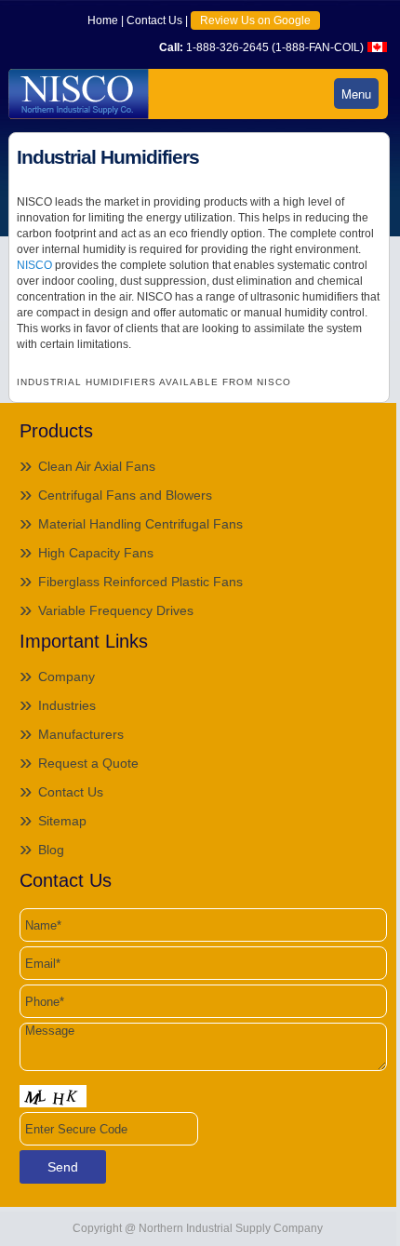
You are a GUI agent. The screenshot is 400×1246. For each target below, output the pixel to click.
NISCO (34, 265)
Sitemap (62, 820)
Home (102, 20)
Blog (51, 849)
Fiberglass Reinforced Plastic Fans (140, 581)
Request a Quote (88, 763)
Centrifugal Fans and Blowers (125, 495)
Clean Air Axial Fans (96, 466)
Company (66, 676)
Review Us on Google (255, 20)
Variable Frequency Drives (115, 610)
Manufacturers (81, 734)
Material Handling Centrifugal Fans (140, 523)
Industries (67, 705)
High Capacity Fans (95, 552)
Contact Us (154, 20)
